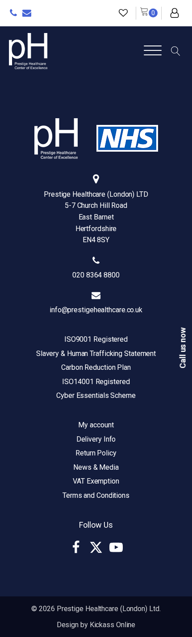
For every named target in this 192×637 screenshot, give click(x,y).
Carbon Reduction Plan (96, 367)
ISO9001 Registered (96, 339)
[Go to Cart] (149, 13)
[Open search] (175, 51)
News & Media (96, 467)
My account (95, 425)
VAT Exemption (96, 481)
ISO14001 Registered (95, 381)
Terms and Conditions (96, 495)
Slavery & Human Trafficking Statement (96, 353)
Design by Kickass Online (96, 624)
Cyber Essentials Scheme (96, 395)
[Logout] (174, 13)
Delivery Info (96, 439)
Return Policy (96, 453)
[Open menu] (153, 51)
